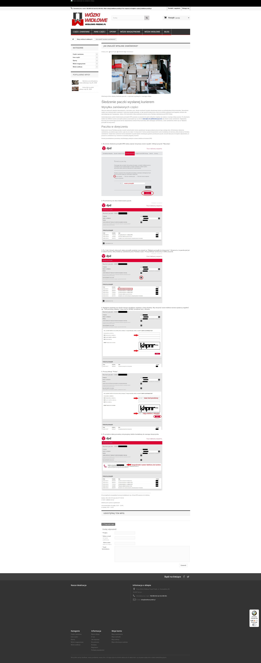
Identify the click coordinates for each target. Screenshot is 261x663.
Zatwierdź (183, 565)
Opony (112, 31)
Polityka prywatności (97, 650)
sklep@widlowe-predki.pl (148, 599)
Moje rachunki (116, 637)
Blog (166, 31)
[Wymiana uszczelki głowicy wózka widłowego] (75, 82)
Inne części (99, 31)
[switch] (254, 624)
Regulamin (94, 647)
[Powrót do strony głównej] (73, 39)
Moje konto (117, 631)
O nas (93, 637)
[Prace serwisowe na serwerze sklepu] (130, 3)
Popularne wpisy (81, 74)
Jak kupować (95, 639)
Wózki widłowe (152, 31)
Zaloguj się (185, 8)
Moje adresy (115, 639)
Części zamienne (81, 31)
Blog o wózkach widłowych (84, 39)
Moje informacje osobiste (120, 642)
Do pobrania (95, 642)
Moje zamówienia (117, 634)
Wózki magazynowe (130, 31)
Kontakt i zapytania (174, 8)
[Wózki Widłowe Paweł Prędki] (90, 19)
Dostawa (94, 645)
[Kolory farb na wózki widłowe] (75, 89)
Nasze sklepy (95, 634)
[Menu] (258, 611)
